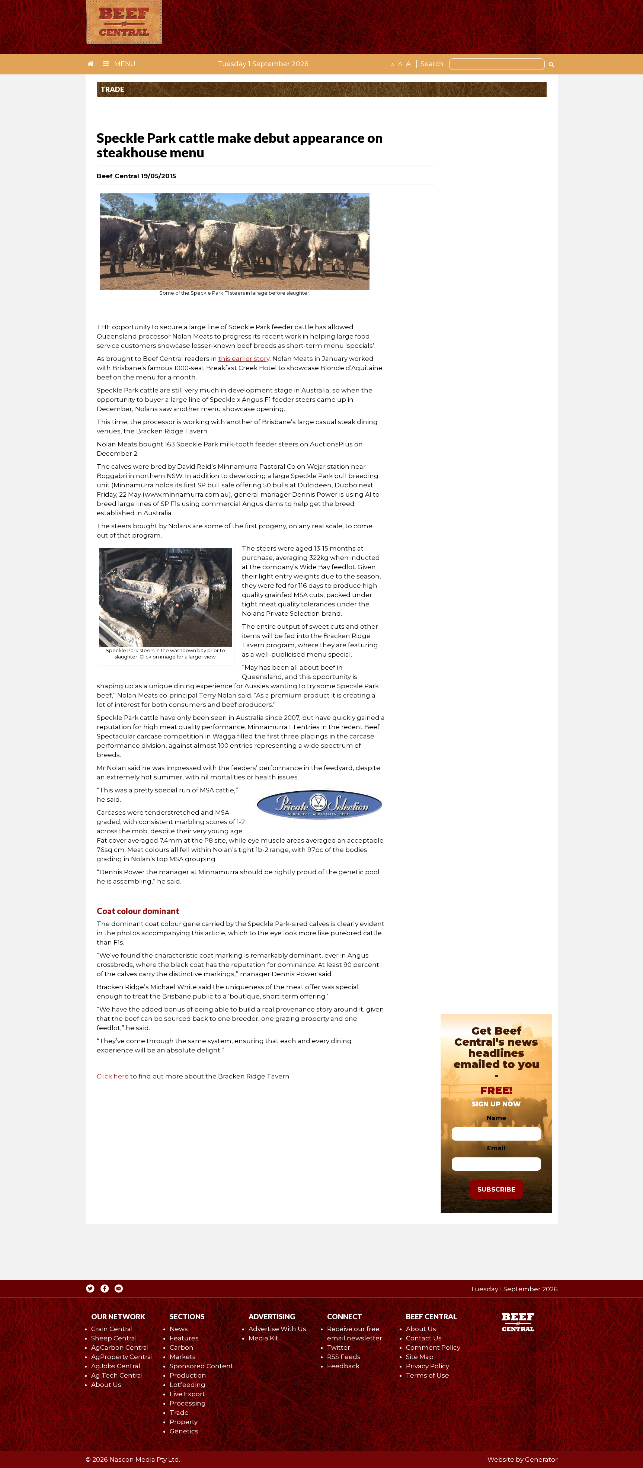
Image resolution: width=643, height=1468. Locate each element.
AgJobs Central (115, 1366)
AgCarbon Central (120, 1347)
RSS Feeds (344, 1356)
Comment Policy (433, 1347)
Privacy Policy (427, 1366)
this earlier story (243, 358)
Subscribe (496, 1189)
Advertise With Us (277, 1329)
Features (184, 1338)
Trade (179, 1412)
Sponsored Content (201, 1366)
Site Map (420, 1356)
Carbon (181, 1347)
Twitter (338, 1347)
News (179, 1329)
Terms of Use (427, 1375)
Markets (183, 1356)
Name (496, 1118)
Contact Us (424, 1338)
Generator (541, 1459)
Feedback (343, 1366)
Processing (188, 1403)
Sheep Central (114, 1338)
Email (496, 1148)
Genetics (184, 1431)
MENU (123, 64)
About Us (106, 1384)
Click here (113, 1076)
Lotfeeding (187, 1384)
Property (184, 1422)
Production (188, 1375)
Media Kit (263, 1338)
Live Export (187, 1394)
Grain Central (112, 1329)
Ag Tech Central (117, 1375)
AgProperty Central (122, 1356)
